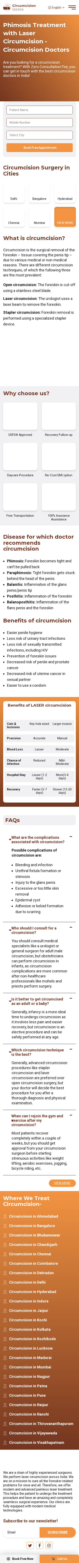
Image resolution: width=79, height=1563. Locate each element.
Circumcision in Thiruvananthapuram (41, 1423)
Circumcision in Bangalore (32, 1226)
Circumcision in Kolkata (30, 1329)
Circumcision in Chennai (30, 1254)
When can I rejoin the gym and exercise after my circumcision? (37, 1120)
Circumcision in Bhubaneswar (34, 1235)
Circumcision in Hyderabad (32, 1291)
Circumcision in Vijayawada (33, 1433)
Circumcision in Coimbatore (33, 1263)
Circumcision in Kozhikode (32, 1339)
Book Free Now (22, 1558)
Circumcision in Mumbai (30, 1367)
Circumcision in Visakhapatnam (36, 1442)
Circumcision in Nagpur (29, 1376)
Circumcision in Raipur (28, 1405)
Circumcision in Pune (27, 1395)
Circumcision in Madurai (30, 1357)
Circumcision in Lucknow (31, 1348)
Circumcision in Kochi (28, 1320)
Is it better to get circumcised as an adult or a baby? (37, 1001)
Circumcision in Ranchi (29, 1414)
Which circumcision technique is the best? (37, 1052)
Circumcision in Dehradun (31, 1273)
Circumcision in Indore (28, 1301)
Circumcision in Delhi (27, 1282)
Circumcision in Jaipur (28, 1310)
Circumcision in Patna (28, 1386)
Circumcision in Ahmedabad (33, 1216)
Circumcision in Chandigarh (33, 1244)
